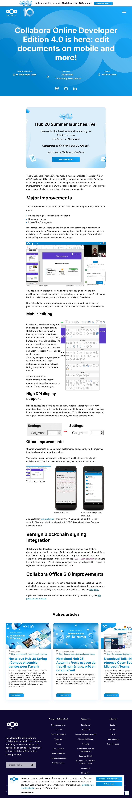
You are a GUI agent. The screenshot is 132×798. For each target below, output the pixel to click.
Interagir (113, 719)
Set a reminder (66, 159)
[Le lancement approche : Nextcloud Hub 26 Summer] (25, 3)
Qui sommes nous (58, 725)
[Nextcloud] (20, 12)
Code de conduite (58, 734)
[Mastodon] (57, 88)
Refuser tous (109, 784)
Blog (13, 654)
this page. (94, 589)
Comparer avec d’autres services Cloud (85, 762)
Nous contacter (113, 739)
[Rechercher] (32, 765)
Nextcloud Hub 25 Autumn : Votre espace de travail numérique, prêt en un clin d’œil (75, 664)
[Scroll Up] (127, 793)
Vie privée (58, 739)
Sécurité (85, 744)
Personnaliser (26, 792)
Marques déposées (58, 758)
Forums (113, 730)
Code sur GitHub (85, 756)
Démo (113, 734)
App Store (86, 730)
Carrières (58, 730)
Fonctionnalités (58, 763)
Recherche (85, 768)
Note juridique (58, 749)
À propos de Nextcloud (58, 719)
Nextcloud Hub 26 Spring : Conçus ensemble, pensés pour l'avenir (28, 662)
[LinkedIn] (75, 88)
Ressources (85, 719)
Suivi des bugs (113, 744)
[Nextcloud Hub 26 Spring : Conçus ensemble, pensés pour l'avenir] (28, 636)
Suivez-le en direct (103, 3)
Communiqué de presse (68, 78)
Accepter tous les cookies (109, 779)
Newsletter (85, 773)
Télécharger (85, 725)
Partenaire (67, 74)
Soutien (113, 725)
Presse (58, 744)
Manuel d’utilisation (85, 739)
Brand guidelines (58, 753)
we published (47, 519)
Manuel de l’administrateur (85, 734)
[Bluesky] (66, 88)
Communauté (21, 654)
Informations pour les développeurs (85, 750)
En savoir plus (15, 695)
